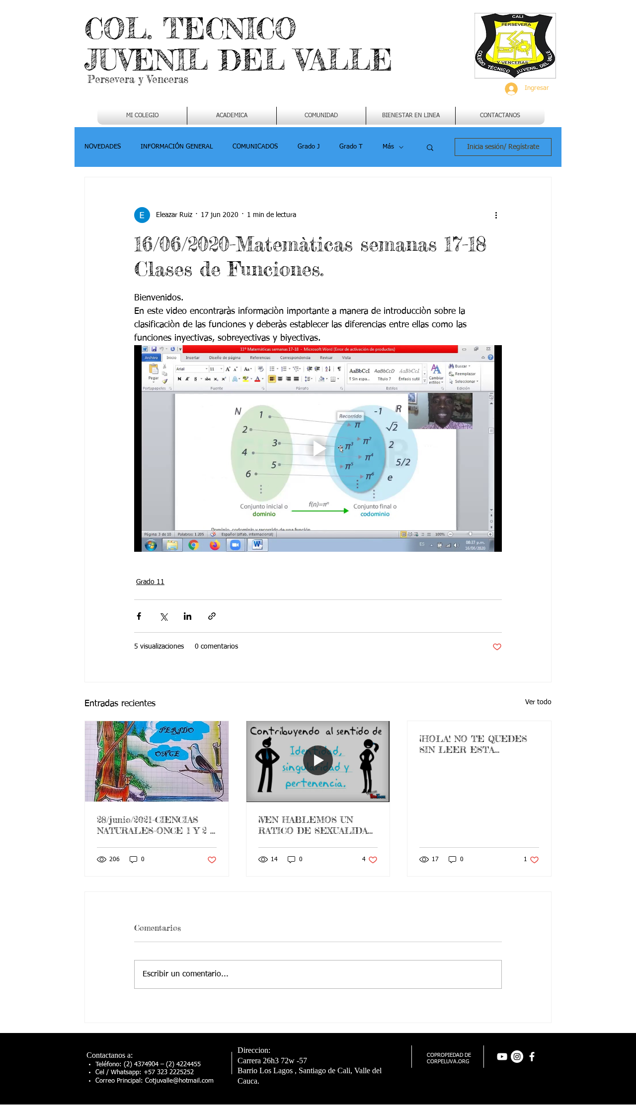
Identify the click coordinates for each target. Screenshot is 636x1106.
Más (388, 147)
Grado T (351, 147)
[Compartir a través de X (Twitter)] (163, 616)
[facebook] (532, 1056)
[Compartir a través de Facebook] (139, 616)
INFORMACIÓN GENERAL (177, 147)
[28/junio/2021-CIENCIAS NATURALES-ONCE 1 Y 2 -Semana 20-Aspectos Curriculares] (157, 761)
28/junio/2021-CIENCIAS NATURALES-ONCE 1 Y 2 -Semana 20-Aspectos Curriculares (155, 825)
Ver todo (538, 702)
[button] (232, 116)
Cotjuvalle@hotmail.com (179, 1081)
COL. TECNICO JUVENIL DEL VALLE (238, 44)
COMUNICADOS (255, 147)
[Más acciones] (496, 215)
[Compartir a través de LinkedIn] (187, 616)
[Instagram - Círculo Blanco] (517, 1056)
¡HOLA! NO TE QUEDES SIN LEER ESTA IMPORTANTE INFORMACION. (473, 744)
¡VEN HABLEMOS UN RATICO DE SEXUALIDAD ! (316, 825)
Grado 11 (150, 582)
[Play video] (318, 448)
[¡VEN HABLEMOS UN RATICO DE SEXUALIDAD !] (318, 761)
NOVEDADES (102, 147)
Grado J (308, 147)
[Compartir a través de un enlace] (212, 616)
